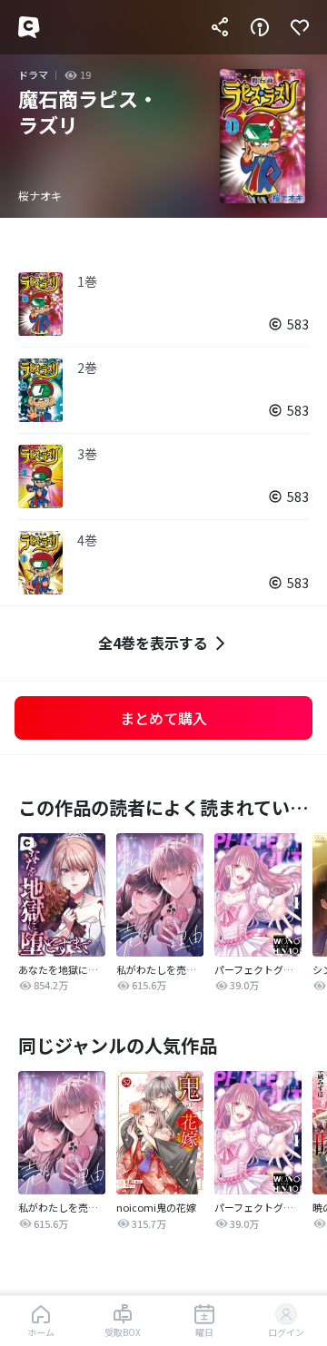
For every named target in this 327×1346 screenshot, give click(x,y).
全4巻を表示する (153, 642)
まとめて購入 (163, 718)
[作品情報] (259, 27)
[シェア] (219, 27)
